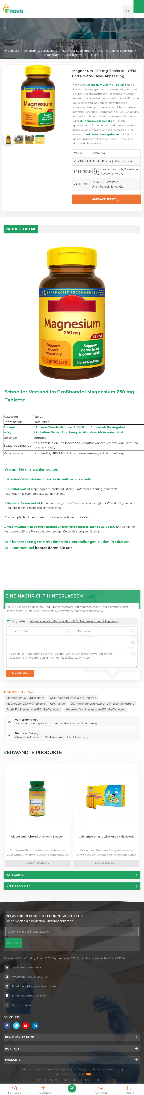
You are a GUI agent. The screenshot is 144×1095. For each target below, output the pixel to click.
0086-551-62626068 (29, 967)
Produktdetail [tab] (20, 229)
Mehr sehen (36, 863)
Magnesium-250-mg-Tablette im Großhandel (35, 703)
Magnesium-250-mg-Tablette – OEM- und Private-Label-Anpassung (74, 621)
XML (73, 1079)
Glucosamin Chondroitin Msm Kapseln (37, 836)
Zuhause (13, 50)
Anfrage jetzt (104, 199)
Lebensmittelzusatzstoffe (40, 50)
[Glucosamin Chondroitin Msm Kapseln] (38, 796)
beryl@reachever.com (34, 995)
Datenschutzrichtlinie (94, 1079)
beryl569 (27, 1004)
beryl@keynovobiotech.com (38, 986)
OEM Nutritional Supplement (117, 50)
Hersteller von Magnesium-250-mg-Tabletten (95, 709)
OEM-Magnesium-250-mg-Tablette (73, 698)
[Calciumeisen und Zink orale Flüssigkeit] (106, 796)
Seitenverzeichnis (56, 1079)
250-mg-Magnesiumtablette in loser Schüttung (102, 703)
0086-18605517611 (37, 976)
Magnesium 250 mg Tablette (25, 698)
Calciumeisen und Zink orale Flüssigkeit (106, 836)
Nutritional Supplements (78, 50)
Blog (37, 1079)
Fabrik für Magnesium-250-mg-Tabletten (33, 709)
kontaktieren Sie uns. (54, 548)
